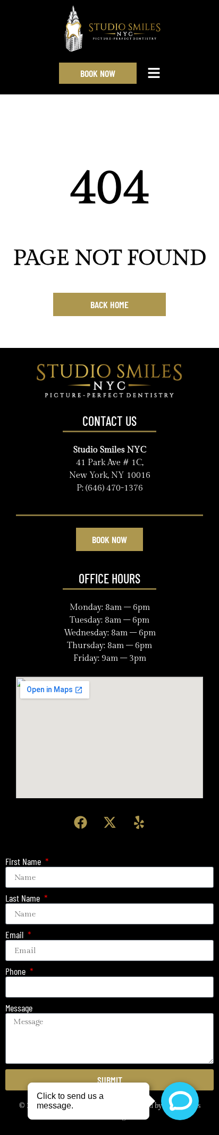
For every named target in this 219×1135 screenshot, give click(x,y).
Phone (16, 971)
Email (15, 935)
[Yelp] (138, 822)
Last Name (23, 898)
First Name (24, 862)
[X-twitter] (109, 822)
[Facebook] (80, 822)
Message (18, 1008)
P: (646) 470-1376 (110, 488)
